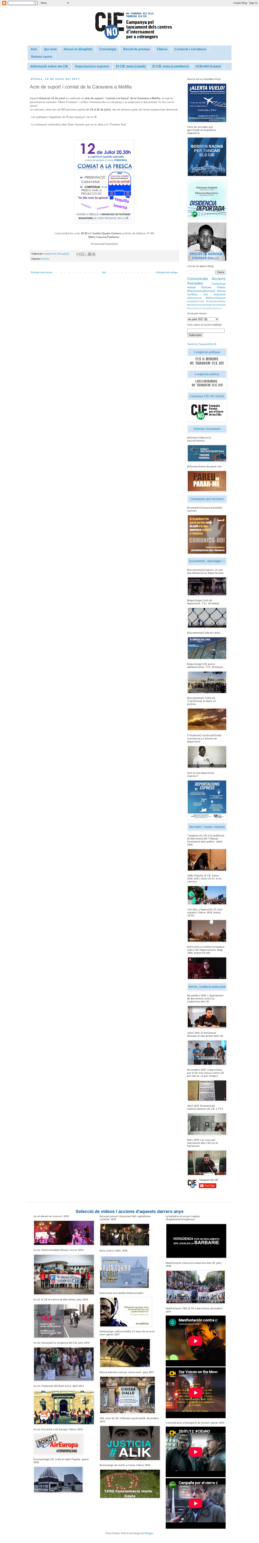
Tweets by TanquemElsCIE (202, 344)
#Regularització (194, 308)
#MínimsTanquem (216, 298)
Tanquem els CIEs (53, 253)
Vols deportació (214, 294)
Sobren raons (41, 56)
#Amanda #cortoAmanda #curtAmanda (206, 305)
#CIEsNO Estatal (208, 66)
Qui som (50, 49)
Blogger (149, 1533)
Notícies (206, 287)
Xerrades (195, 283)
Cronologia (107, 49)
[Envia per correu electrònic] (78, 254)
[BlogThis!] (82, 254)
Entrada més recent (41, 272)
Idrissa (221, 290)
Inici (34, 49)
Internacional (194, 298)
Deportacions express (92, 66)
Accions (45, 259)
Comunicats (197, 279)
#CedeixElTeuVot (195, 301)
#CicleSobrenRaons (216, 301)
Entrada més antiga (167, 272)
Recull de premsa (136, 49)
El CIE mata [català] (130, 66)
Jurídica (192, 294)
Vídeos (162, 49)
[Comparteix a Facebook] (90, 254)
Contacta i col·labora (190, 49)
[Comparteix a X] (86, 254)
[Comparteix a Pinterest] (94, 254)
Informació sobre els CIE (49, 66)
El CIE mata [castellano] (170, 66)
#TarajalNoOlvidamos (212, 308)
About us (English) (78, 49)
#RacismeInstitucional (201, 290)
